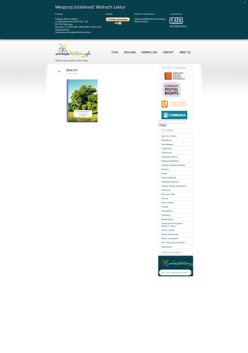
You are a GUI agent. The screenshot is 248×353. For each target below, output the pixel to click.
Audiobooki (166, 140)
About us (185, 52)
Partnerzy (165, 190)
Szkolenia (165, 215)
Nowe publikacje (168, 177)
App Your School (169, 136)
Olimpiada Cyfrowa (170, 182)
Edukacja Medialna (170, 161)
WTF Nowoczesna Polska (173, 242)
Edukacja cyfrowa (169, 157)
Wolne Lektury (168, 230)
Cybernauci (166, 152)
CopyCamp (166, 148)
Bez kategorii (167, 144)
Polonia (164, 198)
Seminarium (166, 211)
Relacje (164, 207)
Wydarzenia (166, 247)
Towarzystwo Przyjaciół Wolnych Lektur (171, 224)
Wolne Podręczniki (169, 234)
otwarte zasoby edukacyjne (173, 186)
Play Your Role (168, 194)
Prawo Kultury (167, 202)
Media (164, 173)
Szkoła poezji (167, 219)
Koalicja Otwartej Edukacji (173, 165)
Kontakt (168, 52)
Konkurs (165, 169)
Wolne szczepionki (169, 238)
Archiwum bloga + (172, 252)
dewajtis (72, 70)
